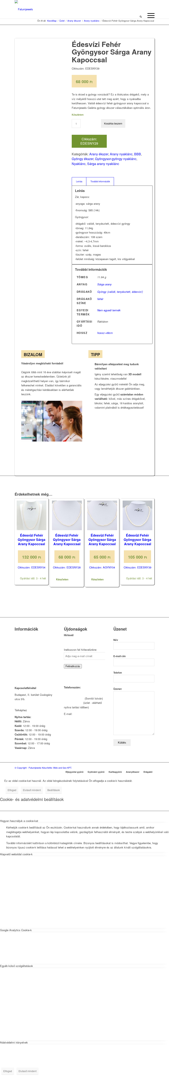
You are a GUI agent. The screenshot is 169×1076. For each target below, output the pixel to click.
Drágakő (148, 771)
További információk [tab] (100, 181)
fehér (100, 299)
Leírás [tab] (79, 181)
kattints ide (34, 710)
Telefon (117, 672)
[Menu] (149, 15)
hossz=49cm (105, 333)
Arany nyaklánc (121, 154)
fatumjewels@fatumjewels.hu (81, 718)
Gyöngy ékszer (82, 158)
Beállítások (53, 790)
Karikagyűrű (115, 771)
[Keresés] (140, 15)
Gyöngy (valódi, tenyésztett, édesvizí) (120, 292)
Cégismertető (23, 635)
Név (115, 640)
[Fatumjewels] (24, 9)
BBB (137, 154)
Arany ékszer (98, 154)
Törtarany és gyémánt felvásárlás (34, 646)
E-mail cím (119, 656)
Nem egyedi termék (109, 310)
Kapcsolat (21, 641)
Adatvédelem (22, 661)
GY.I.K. (19, 651)
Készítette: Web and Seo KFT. (57, 767)
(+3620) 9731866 (74, 698)
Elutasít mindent (32, 790)
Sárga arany (104, 284)
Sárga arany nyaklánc (103, 163)
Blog (17, 656)
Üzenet (117, 689)
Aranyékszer (132, 771)
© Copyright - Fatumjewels (28, 767)
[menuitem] (140, 15)
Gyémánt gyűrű (96, 771)
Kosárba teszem (113, 123)
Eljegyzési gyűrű (74, 771)
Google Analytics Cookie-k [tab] (16, 930)
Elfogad (12, 790)
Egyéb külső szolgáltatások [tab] (16, 966)
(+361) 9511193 (73, 703)
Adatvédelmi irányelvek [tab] (14, 1042)
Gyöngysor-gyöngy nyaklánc (115, 158)
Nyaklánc (79, 163)
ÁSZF (18, 667)
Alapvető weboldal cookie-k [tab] (16, 854)
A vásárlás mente (25, 672)
